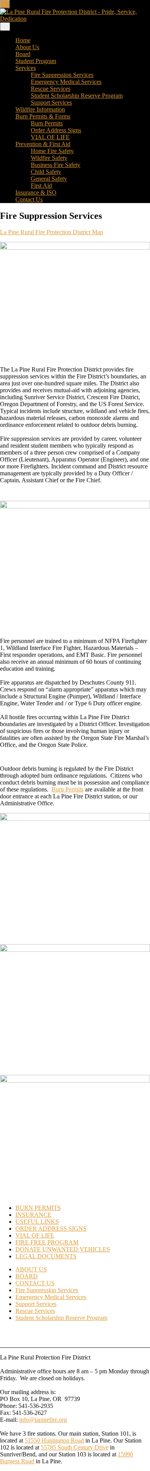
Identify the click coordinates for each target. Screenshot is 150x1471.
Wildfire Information (40, 109)
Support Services (51, 102)
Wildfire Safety (49, 158)
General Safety (49, 178)
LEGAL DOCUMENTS (46, 1256)
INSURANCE (33, 1214)
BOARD (26, 1276)
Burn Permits (47, 123)
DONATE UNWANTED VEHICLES (62, 1249)
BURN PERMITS (38, 1207)
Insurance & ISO (36, 192)
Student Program (35, 61)
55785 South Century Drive (74, 1447)
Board (22, 54)
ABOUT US (31, 1269)
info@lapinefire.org (43, 1419)
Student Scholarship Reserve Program (77, 95)
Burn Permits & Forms (42, 116)
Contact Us (29, 199)
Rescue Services (50, 88)
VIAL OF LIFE (50, 137)
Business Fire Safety (55, 165)
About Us (27, 47)
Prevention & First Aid (42, 144)
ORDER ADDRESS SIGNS (51, 1228)
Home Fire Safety (52, 151)
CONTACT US (35, 1283)
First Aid (41, 185)
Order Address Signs (56, 130)
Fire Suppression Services (62, 75)
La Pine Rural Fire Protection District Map (51, 232)
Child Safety (46, 171)
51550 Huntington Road (54, 1440)
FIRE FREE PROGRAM (46, 1242)
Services (25, 68)
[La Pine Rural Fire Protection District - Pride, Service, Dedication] (75, 18)
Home (22, 40)
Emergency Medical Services (66, 81)
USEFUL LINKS (37, 1221)
